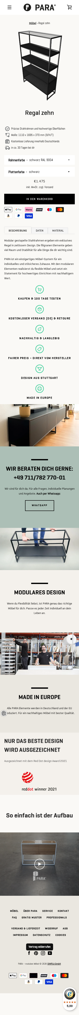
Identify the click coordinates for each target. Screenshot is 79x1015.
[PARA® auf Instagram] (43, 952)
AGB (65, 928)
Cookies (60, 935)
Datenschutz (42, 935)
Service (47, 911)
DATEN (39, 230)
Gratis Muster (32, 917)
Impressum (20, 935)
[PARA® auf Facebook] (29, 952)
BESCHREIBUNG (18, 230)
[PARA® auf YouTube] (50, 952)
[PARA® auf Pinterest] (36, 952)
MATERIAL (58, 230)
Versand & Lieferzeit (25, 928)
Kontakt (63, 911)
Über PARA (30, 911)
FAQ (14, 917)
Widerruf (51, 928)
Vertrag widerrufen (40, 947)
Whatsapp (39, 505)
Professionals (57, 917)
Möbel (32, 23)
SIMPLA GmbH (54, 964)
